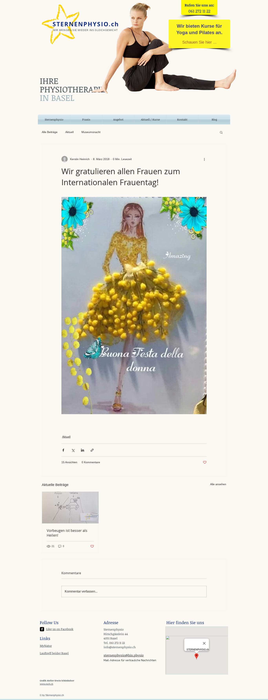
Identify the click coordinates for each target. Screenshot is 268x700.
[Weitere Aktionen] (204, 159)
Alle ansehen (218, 484)
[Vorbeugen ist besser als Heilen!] (70, 507)
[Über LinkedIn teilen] (82, 450)
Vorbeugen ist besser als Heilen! (67, 533)
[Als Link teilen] (92, 450)
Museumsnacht (90, 132)
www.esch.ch (46, 683)
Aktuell (69, 132)
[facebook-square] (42, 629)
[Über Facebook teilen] (63, 450)
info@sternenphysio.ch (120, 647)
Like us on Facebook (59, 629)
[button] (221, 132)
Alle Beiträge (49, 132)
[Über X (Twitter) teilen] (73, 450)
